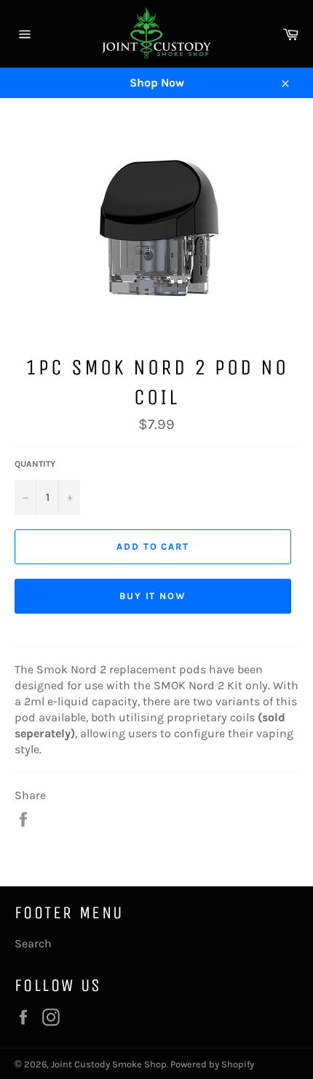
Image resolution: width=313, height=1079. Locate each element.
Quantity (35, 464)
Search (33, 943)
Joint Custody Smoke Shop (109, 1064)
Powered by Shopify (212, 1064)
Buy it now (153, 595)
